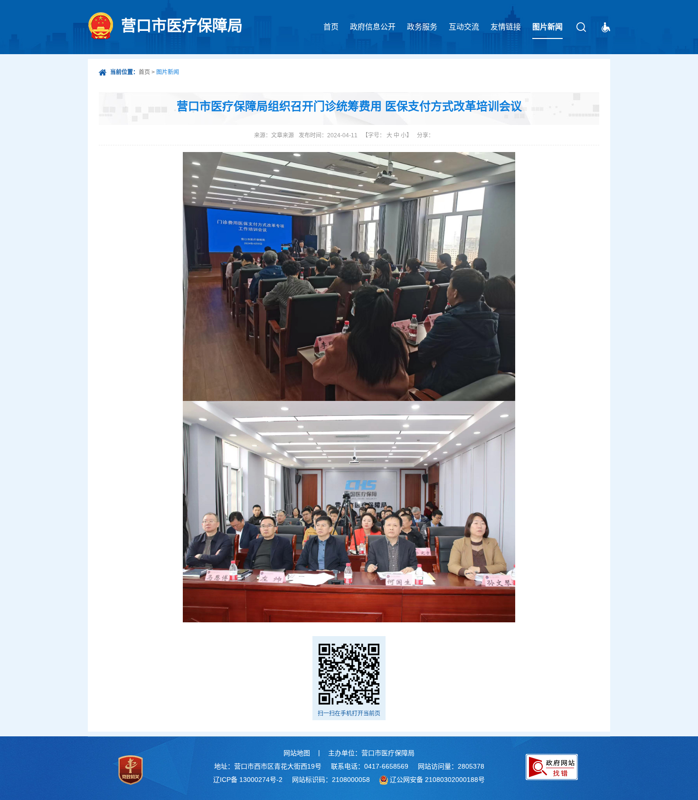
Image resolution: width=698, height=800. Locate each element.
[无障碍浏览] (606, 27)
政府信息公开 (373, 27)
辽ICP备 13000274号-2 (248, 779)
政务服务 (422, 27)
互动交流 (464, 27)
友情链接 (505, 27)
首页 (331, 27)
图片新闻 (547, 27)
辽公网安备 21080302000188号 (437, 779)
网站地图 (296, 753)
